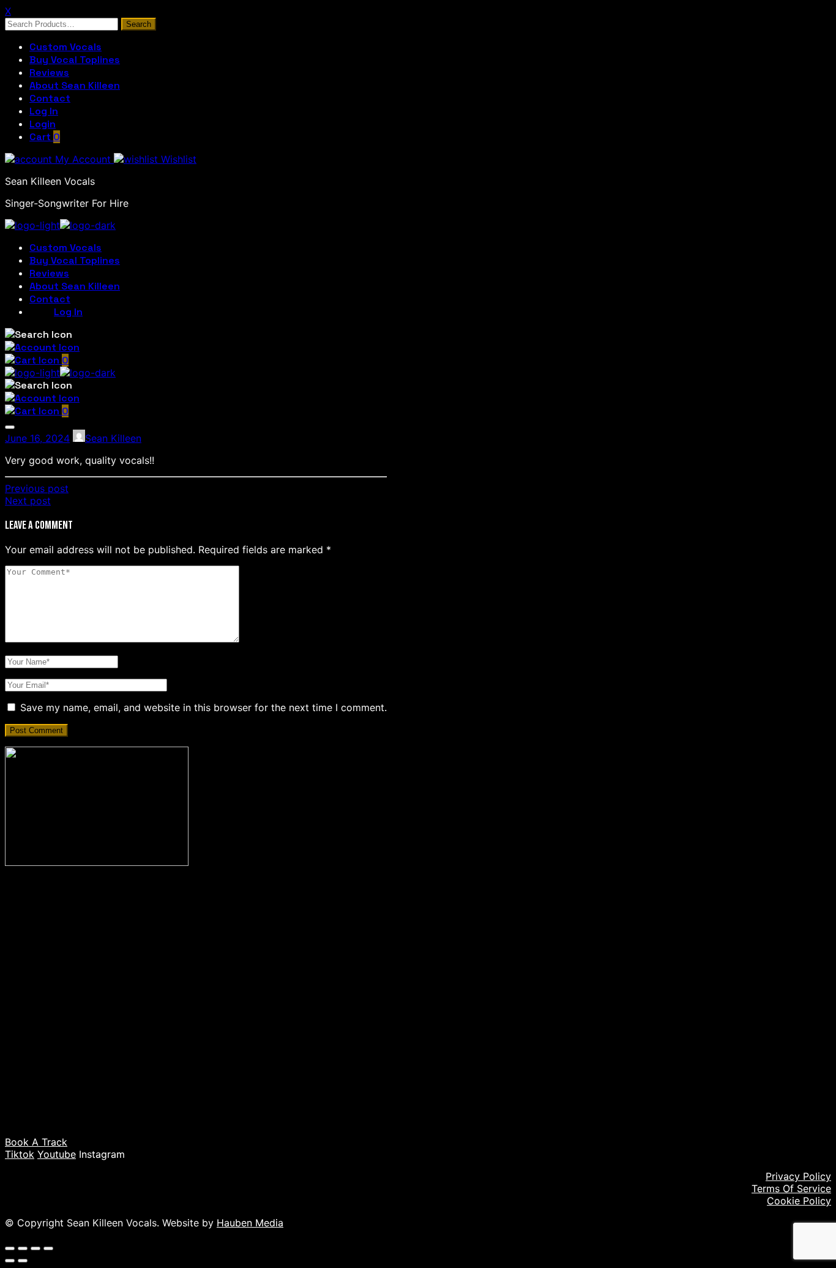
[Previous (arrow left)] (10, 1260)
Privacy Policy (798, 1176)
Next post (28, 500)
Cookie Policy (799, 1201)
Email (72, 1043)
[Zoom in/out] (10, 1248)
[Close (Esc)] (48, 1248)
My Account (83, 159)
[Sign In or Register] (42, 347)
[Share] (35, 1248)
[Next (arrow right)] (23, 1260)
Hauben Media (250, 1223)
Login (42, 123)
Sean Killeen (113, 438)
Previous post (37, 488)
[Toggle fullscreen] (23, 1248)
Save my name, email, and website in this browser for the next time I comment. (203, 707)
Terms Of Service (791, 1188)
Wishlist (177, 159)
